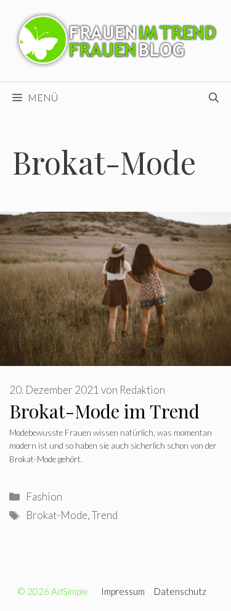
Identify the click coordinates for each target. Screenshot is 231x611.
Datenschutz (180, 591)
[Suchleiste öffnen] (214, 97)
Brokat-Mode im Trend (104, 411)
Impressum (123, 591)
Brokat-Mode (56, 515)
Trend (105, 515)
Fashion (44, 496)
